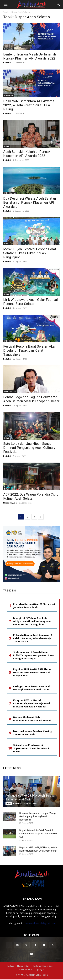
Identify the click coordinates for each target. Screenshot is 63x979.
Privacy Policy (25, 969)
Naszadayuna (10, 503)
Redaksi (7, 62)
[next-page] (41, 517)
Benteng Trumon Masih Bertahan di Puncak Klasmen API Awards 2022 (29, 56)
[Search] (58, 4)
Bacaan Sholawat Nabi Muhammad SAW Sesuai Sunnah (32, 719)
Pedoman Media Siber (43, 966)
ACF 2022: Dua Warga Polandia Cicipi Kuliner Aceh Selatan (31, 496)
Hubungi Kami (23, 966)
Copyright (39, 969)
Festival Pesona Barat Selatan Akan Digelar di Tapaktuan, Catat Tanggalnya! (29, 350)
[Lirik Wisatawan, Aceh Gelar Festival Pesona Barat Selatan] (31, 282)
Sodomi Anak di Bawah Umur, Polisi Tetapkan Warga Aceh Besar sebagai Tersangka (34, 655)
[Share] (35, 945)
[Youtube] (31, 954)
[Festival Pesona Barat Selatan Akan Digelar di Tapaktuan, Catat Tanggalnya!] (31, 328)
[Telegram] (44, 945)
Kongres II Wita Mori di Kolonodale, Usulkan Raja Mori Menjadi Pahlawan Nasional (31, 703)
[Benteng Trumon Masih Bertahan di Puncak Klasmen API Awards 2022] (31, 36)
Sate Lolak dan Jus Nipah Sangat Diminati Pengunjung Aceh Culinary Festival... (29, 448)
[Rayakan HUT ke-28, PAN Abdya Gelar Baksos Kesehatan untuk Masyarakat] (9, 851)
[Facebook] (9, 945)
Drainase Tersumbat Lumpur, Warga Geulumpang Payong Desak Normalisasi (37, 816)
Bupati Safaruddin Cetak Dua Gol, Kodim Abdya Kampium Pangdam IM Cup (38, 833)
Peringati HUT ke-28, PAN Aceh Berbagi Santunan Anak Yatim (31, 688)
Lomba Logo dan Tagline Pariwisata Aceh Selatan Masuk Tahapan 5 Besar (31, 399)
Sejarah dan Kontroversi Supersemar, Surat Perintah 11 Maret (32, 748)
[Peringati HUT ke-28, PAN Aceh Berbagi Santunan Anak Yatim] (31, 792)
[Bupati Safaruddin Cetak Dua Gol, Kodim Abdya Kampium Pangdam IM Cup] (9, 833)
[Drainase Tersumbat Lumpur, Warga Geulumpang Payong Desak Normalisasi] (9, 816)
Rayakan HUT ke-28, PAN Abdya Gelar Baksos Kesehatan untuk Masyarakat (32, 672)
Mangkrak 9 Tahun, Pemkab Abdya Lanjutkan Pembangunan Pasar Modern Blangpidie (32, 621)
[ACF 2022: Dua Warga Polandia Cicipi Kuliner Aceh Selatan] (31, 476)
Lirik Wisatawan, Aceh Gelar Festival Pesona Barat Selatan (30, 302)
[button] (5, 4)
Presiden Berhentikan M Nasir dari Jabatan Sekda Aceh (34, 606)
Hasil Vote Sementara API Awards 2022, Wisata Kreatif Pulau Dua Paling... (28, 105)
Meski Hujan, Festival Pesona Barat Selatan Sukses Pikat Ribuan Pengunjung (29, 253)
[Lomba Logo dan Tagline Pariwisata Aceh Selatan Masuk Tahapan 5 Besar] (31, 379)
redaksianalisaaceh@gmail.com (39, 923)
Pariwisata (8, 49)
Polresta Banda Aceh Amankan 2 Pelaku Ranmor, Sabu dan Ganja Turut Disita (32, 638)
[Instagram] (17, 945)
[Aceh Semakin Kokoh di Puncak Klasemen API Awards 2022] (31, 134)
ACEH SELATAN (10, 193)
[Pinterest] (26, 945)
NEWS (6, 146)
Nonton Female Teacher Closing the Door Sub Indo (32, 733)
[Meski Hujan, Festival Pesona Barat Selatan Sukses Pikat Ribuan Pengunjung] (31, 231)
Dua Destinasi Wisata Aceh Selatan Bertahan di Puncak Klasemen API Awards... (29, 202)
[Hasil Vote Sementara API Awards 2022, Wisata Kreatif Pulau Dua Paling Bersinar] (31, 83)
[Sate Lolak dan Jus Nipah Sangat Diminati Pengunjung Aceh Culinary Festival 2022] (31, 426)
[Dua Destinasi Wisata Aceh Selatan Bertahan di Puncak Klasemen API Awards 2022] (31, 180)
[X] (52, 945)
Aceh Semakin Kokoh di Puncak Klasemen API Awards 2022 (26, 154)
